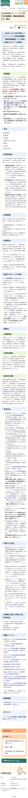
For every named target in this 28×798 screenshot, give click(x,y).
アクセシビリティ (6, 790)
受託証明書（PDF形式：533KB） (12, 664)
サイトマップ (22, 788)
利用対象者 (6, 133)
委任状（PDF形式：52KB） (11, 672)
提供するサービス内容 (9, 140)
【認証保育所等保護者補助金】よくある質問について (14, 741)
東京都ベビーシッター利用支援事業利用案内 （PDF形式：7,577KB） (15, 298)
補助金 (5, 143)
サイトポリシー (4, 788)
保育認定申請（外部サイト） (14, 448)
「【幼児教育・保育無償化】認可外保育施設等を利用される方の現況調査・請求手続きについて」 (13, 391)
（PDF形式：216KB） (15, 103)
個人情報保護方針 (13, 788)
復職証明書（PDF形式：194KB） (12, 666)
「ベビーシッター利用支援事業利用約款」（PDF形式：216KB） (15, 419)
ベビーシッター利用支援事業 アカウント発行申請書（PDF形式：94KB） (15, 495)
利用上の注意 (7, 148)
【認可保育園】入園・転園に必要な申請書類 (14, 752)
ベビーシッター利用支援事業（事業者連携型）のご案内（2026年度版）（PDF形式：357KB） (15, 650)
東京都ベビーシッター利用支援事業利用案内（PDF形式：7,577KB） (15, 415)
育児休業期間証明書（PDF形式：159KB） (15, 669)
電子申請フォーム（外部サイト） (14, 491)
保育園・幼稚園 (9, 747)
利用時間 (6, 135)
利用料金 (6, 138)
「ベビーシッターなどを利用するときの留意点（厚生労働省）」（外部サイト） (15, 604)
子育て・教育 (12, 8)
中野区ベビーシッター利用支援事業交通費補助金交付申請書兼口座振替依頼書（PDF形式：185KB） (15, 678)
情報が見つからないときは (12, 760)
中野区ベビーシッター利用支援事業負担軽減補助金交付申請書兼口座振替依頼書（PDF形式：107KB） (15, 685)
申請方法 (6, 145)
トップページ (4, 8)
